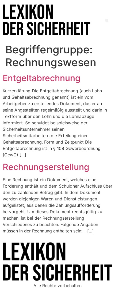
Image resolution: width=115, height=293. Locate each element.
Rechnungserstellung (46, 167)
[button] (106, 20)
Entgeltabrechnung (41, 78)
